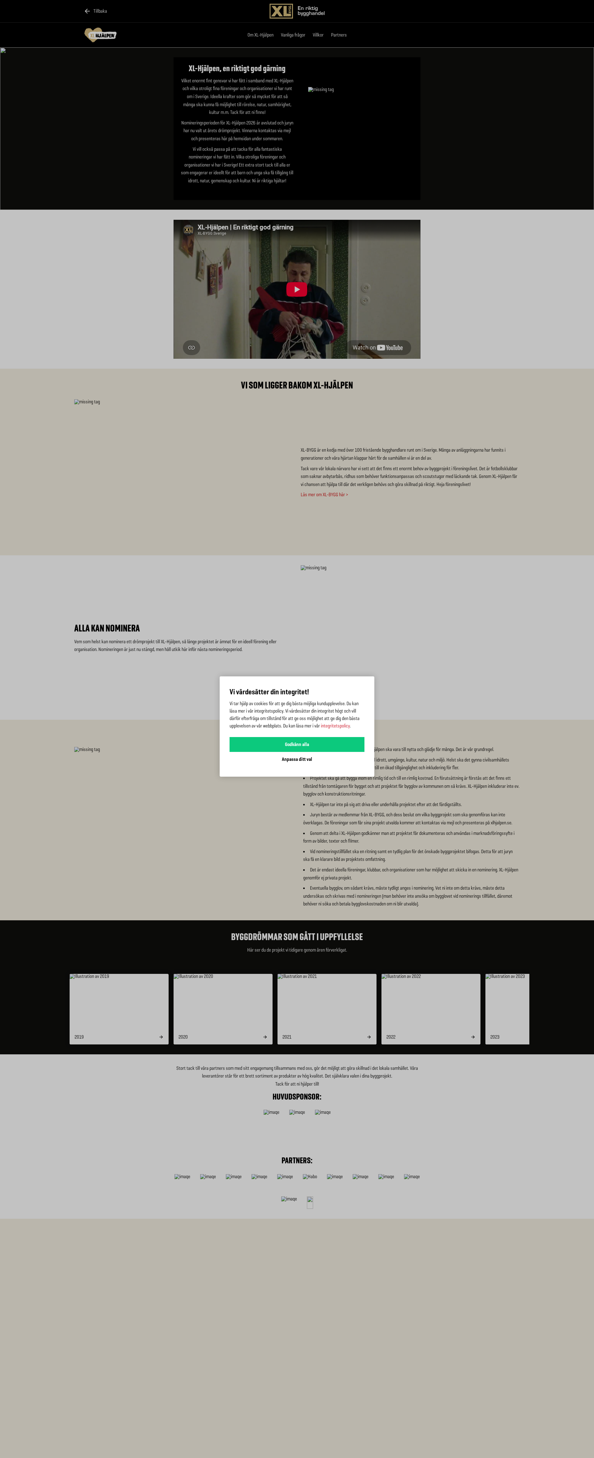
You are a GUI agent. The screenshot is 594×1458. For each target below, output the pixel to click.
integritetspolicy (335, 725)
